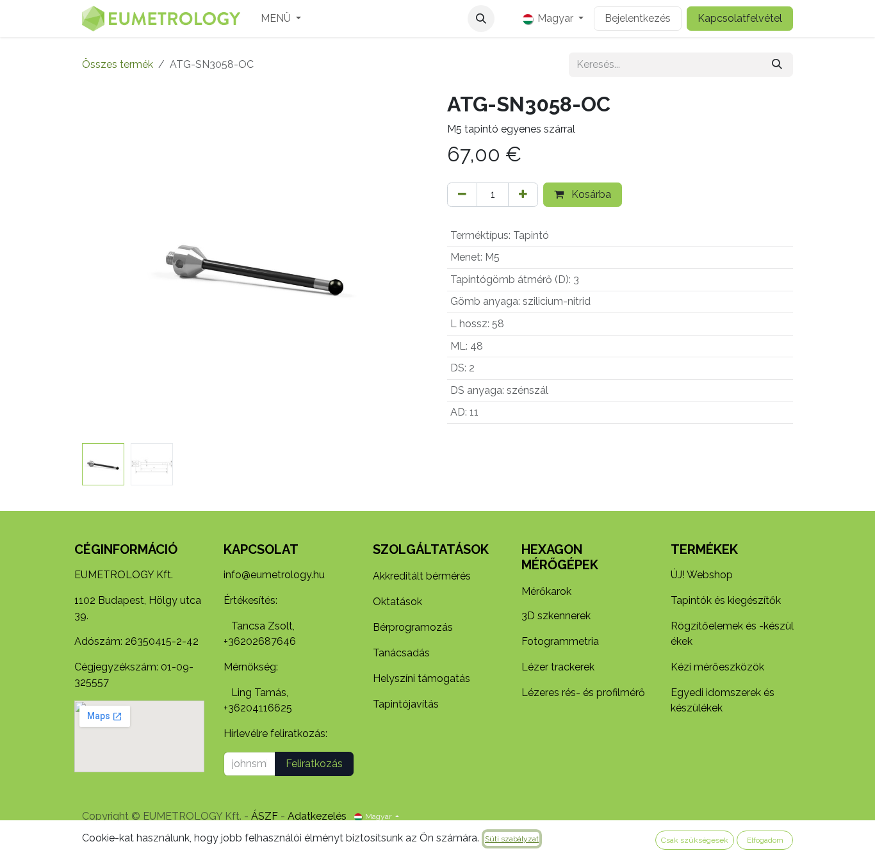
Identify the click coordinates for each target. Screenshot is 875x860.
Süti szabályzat (512, 838)
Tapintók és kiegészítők (726, 600)
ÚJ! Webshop (702, 575)
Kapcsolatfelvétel (740, 18)
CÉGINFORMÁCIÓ (125, 549)
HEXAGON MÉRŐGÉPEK (559, 557)
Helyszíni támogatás (421, 678)
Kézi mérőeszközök (717, 667)
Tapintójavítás (406, 704)
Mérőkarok (546, 591)
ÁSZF (264, 816)
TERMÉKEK (704, 549)
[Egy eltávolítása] (462, 195)
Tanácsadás (401, 653)
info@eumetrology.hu (274, 575)
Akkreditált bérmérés (422, 576)
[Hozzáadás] (523, 195)
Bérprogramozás (413, 627)
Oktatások (397, 602)
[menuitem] (281, 18)
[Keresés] (777, 65)
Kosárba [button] (590, 194)
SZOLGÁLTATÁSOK (431, 549)
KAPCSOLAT (261, 549)
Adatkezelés (317, 816)
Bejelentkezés (638, 18)
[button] (481, 18)
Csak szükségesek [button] (694, 840)
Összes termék (117, 64)
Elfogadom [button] (765, 840)
